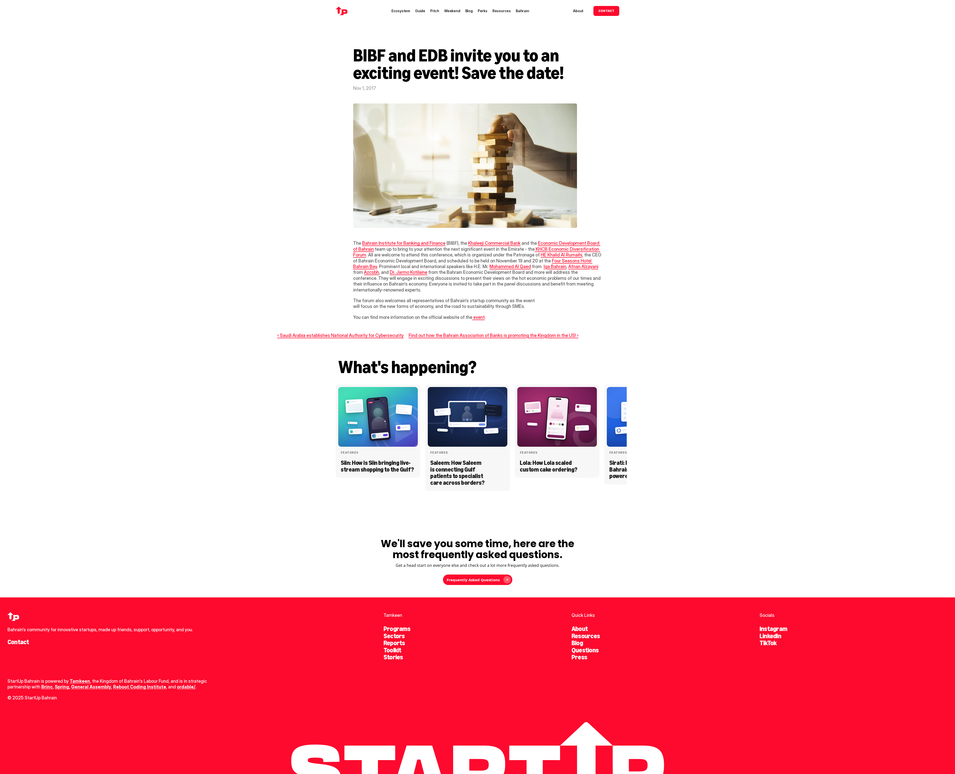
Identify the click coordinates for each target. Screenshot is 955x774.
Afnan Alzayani (583, 266)
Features (349, 452)
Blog (577, 643)
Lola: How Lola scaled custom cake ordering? (548, 466)
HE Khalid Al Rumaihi (561, 254)
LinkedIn (770, 636)
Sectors (394, 636)
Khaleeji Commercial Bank (494, 243)
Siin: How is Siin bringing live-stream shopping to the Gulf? (377, 466)
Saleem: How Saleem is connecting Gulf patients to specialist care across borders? (457, 472)
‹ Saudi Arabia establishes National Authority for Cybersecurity (340, 335)
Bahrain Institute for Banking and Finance (403, 243)
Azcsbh (371, 272)
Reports (394, 643)
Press (579, 657)
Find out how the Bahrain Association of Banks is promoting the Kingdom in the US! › (493, 335)
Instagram (773, 629)
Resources (586, 636)
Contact (18, 642)
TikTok (768, 643)
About (580, 629)
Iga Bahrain (555, 266)
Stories (393, 657)
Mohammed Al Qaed (510, 266)
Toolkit (392, 650)
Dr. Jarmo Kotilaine (408, 272)
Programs (396, 629)
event (478, 317)
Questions (585, 650)
